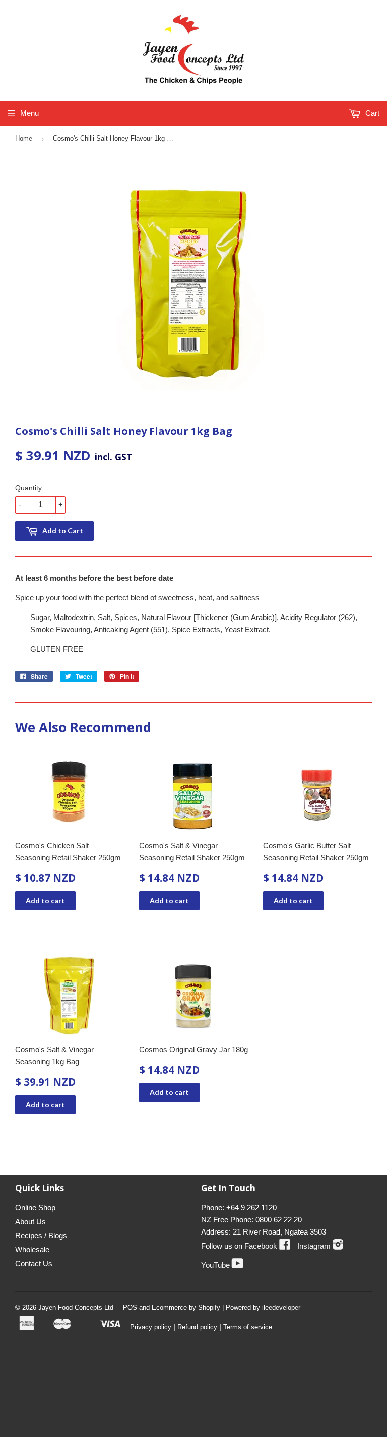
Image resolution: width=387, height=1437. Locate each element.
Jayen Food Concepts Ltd (75, 1307)
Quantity (28, 488)
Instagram (320, 1246)
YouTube (222, 1265)
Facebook (267, 1246)
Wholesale (32, 1249)
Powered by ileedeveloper (263, 1307)
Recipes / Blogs (41, 1235)
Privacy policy (150, 1327)
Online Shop (35, 1207)
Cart (371, 113)
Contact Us (33, 1263)
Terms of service (247, 1327)
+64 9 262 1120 (251, 1207)
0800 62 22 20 (278, 1219)
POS (130, 1307)
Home (23, 138)
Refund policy (197, 1327)
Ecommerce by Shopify (186, 1307)
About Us (30, 1221)
